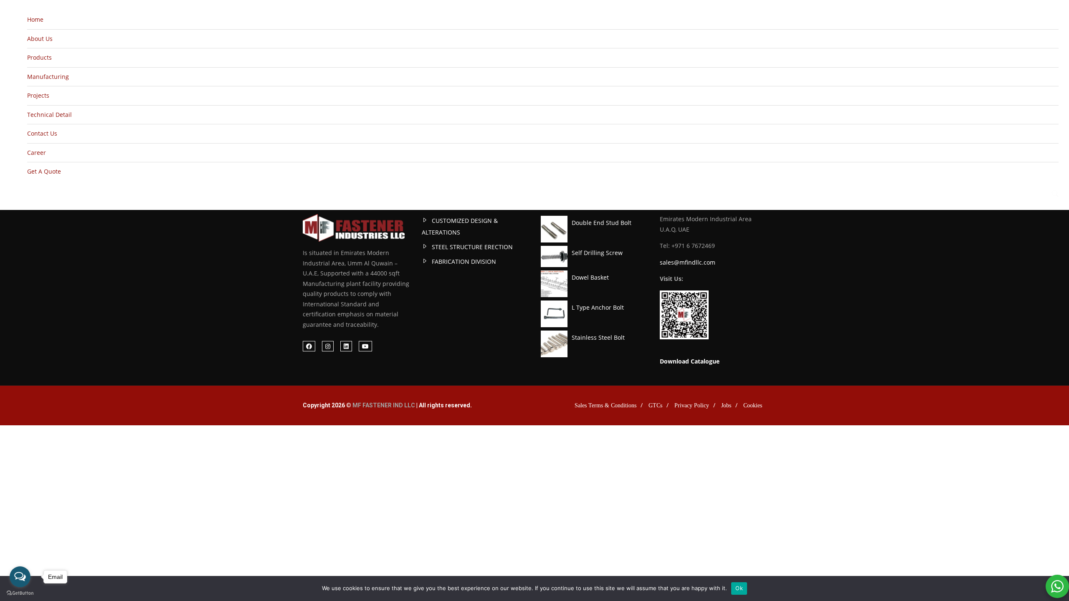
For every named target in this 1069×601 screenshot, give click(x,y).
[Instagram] (328, 346)
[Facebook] (309, 346)
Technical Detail (49, 115)
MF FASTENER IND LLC (383, 405)
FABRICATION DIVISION (464, 261)
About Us (40, 39)
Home (35, 19)
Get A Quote (44, 171)
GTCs (655, 405)
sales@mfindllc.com (687, 262)
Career (36, 153)
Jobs (726, 405)
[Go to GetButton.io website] (20, 592)
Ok (739, 588)
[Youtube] (365, 346)
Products (39, 57)
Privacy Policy (691, 405)
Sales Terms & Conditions (605, 405)
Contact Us (42, 133)
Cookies (752, 405)
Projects (38, 95)
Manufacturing (48, 77)
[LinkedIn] (346, 346)
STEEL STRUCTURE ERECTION (472, 247)
